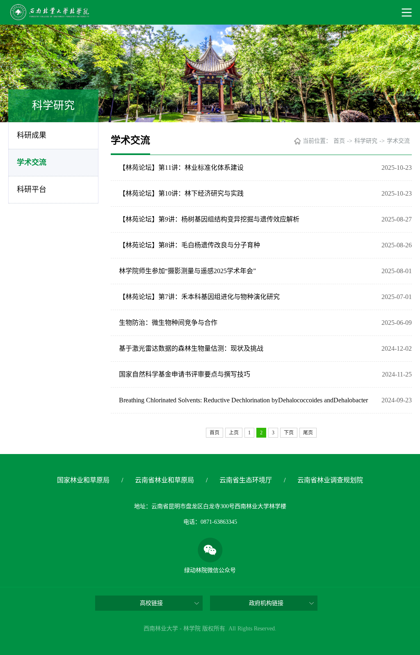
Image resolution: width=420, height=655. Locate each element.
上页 (234, 433)
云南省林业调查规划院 (330, 480)
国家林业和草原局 (83, 480)
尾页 (308, 433)
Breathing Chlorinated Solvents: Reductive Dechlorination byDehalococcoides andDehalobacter (243, 400)
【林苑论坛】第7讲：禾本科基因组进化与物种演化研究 (199, 296)
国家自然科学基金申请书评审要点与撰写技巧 (184, 374)
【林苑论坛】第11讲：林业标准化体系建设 (181, 167)
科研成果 (31, 135)
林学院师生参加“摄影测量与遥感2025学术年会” (187, 270)
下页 (289, 433)
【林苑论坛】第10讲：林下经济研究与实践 (181, 193)
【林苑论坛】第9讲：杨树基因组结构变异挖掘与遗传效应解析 (209, 219)
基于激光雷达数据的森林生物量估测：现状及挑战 (191, 348)
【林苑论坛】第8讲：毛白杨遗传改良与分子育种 (189, 245)
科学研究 (365, 141)
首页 (339, 141)
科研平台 (31, 189)
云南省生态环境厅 (245, 480)
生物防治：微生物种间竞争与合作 (168, 322)
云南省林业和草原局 (164, 480)
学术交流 (31, 162)
